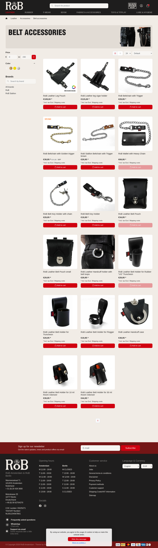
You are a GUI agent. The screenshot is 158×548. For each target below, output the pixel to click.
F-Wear (47, 12)
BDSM (63, 12)
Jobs (91, 469)
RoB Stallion (11, 93)
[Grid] (115, 53)
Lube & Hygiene (144, 12)
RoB (7, 90)
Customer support (96, 488)
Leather (10, 12)
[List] (120, 53)
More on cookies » (79, 543)
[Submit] (34, 57)
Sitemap (92, 495)
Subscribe (130, 448)
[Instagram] (46, 505)
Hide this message (79, 539)
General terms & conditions (100, 473)
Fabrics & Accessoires (89, 12)
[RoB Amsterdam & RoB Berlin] (28, 6)
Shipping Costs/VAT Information (102, 492)
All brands (10, 87)
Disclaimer (93, 477)
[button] (141, 5)
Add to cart (61, 107)
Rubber (29, 12)
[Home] (6, 18)
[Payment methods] (118, 544)
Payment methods (96, 484)
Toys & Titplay (118, 12)
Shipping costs (59, 102)
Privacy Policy (95, 481)
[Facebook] (41, 505)
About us (92, 466)
